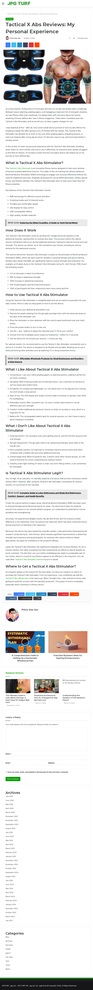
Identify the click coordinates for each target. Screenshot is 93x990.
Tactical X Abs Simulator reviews (29, 559)
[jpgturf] (18, 3)
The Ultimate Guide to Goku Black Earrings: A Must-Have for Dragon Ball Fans (17, 698)
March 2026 (10, 812)
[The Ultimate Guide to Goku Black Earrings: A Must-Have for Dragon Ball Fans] (18, 686)
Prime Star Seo (15, 38)
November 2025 (12, 820)
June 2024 (10, 884)
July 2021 (9, 920)
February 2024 (11, 900)
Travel (8, 965)
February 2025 (11, 852)
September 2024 (12, 872)
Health (8, 949)
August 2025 (10, 828)
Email (8, 763)
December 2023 (12, 908)
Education (9, 945)
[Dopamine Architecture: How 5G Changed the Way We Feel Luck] (46, 686)
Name (8, 754)
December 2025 (12, 816)
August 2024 (10, 876)
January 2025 (11, 856)
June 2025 (10, 836)
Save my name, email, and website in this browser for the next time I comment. (38, 772)
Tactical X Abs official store (17, 578)
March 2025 (10, 848)
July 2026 (9, 796)
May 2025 (9, 840)
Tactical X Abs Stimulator (20, 168)
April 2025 (9, 844)
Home (9, 14)
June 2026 (10, 800)
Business (9, 941)
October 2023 (11, 912)
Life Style (16, 14)
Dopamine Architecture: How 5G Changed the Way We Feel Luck (46, 697)
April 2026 (9, 808)
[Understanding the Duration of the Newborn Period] (75, 686)
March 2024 (10, 896)
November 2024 (12, 864)
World (8, 969)
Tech (7, 961)
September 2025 (12, 824)
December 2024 (12, 860)
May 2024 (9, 888)
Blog (7, 937)
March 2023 (10, 916)
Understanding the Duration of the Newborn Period (74, 697)
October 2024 (11, 868)
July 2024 (9, 880)
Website (51, 763)
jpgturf (8, 953)
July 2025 (9, 832)
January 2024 (11, 904)
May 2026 (9, 804)
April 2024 (9, 892)
